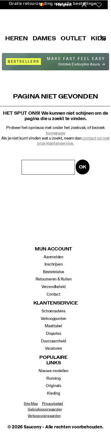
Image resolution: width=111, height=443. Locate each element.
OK (82, 167)
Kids (98, 38)
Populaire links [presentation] (53, 360)
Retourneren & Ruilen (54, 279)
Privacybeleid (52, 404)
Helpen (64, 4)
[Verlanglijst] (99, 5)
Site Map (31, 404)
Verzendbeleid (53, 287)
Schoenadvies (53, 311)
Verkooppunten (53, 319)
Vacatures (53, 348)
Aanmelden (53, 257)
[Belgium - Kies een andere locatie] (40, 5)
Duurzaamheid (53, 341)
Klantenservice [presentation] (53, 303)
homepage (55, 133)
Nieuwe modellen (53, 371)
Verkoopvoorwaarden (44, 416)
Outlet (73, 38)
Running (53, 378)
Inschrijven (53, 264)
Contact (53, 294)
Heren (16, 38)
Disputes (53, 334)
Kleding (53, 393)
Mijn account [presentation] (53, 249)
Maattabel (53, 326)
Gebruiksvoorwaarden (45, 409)
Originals (53, 386)
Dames (44, 38)
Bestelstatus (53, 272)
